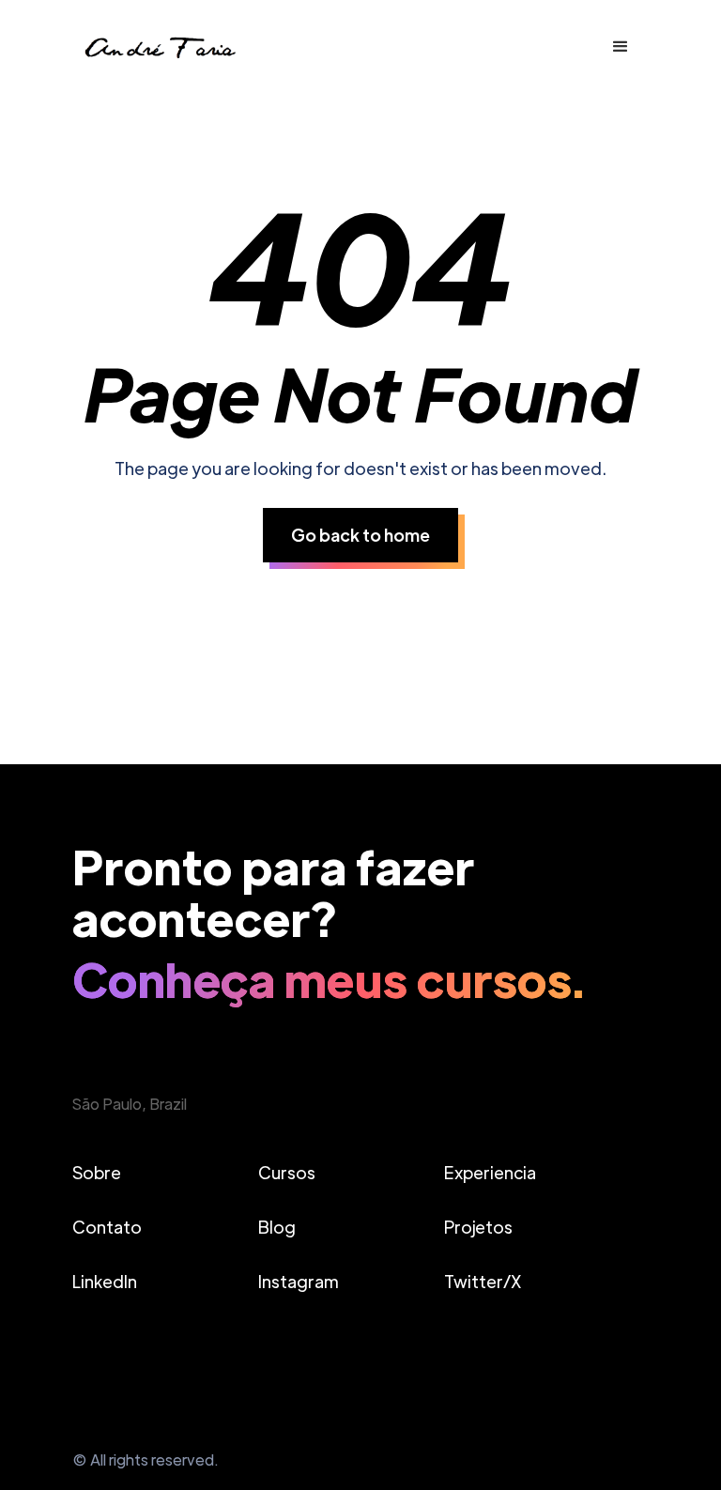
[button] (620, 47)
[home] (158, 46)
